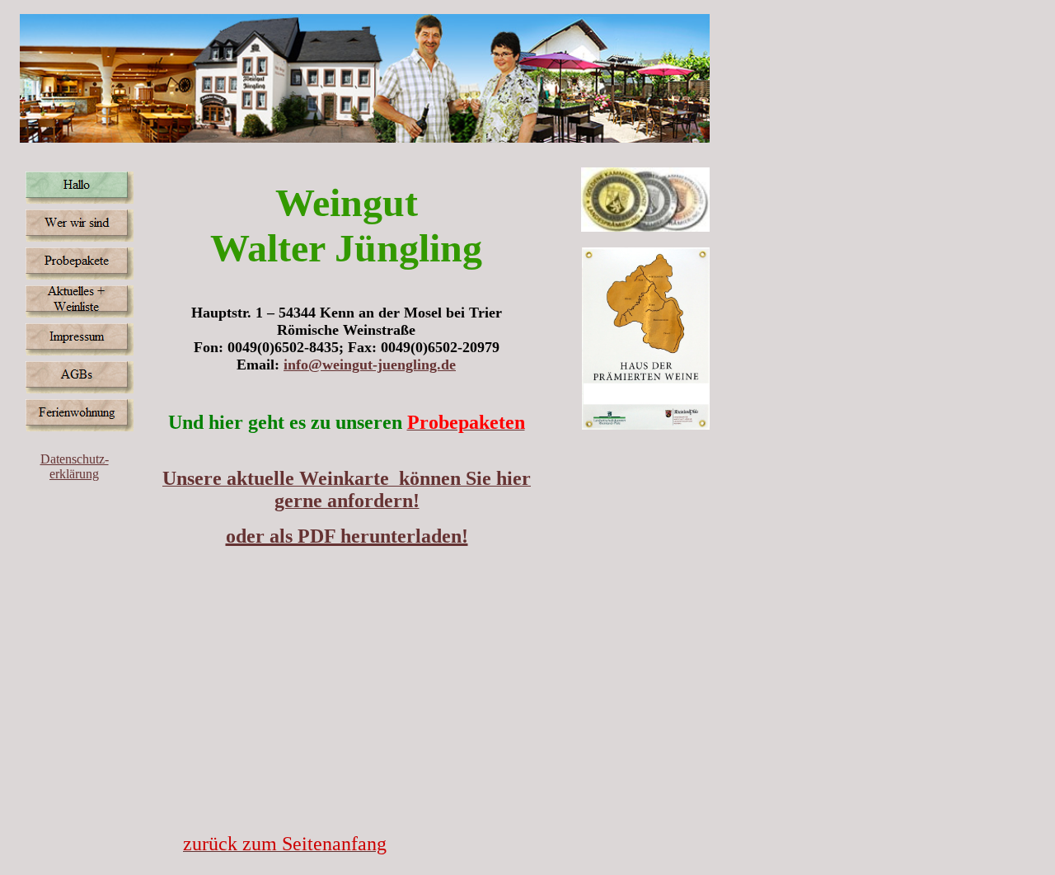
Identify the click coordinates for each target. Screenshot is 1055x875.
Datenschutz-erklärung (74, 466)
